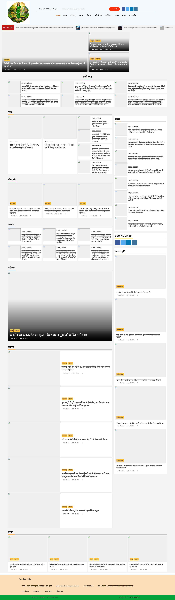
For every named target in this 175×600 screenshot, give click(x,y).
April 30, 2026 (24, 338)
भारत (65, 15)
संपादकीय (132, 15)
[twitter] (127, 9)
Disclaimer (34, 597)
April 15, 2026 (93, 216)
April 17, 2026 (58, 214)
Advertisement (52, 597)
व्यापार (81, 15)
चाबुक (124, 15)
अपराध (116, 15)
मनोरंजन (108, 15)
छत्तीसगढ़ (73, 15)
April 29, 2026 (75, 373)
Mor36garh (95, 49)
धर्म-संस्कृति (98, 15)
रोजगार (89, 15)
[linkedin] (131, 9)
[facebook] (123, 9)
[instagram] (136, 9)
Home (58, 15)
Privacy (42, 597)
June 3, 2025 (104, 49)
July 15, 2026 (17, 69)
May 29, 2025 (104, 69)
